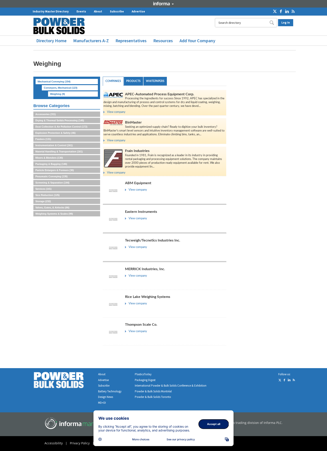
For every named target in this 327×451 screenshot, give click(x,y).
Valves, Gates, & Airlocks (52, 207)
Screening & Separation (52, 182)
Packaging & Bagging (51, 164)
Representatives (131, 40)
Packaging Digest (145, 380)
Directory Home (51, 40)
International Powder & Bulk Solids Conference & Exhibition (170, 385)
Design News (105, 397)
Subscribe (117, 11)
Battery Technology (109, 391)
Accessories (45, 114)
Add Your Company (197, 40)
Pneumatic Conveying (51, 176)
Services (43, 189)
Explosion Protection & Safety (55, 133)
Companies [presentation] (113, 81)
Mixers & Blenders (49, 157)
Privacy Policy (80, 443)
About (98, 11)
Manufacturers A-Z (91, 40)
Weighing (57, 94)
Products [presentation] (133, 81)
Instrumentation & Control (54, 145)
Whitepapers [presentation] (155, 81)
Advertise (138, 11)
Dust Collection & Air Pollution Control (61, 126)
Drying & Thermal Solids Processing (59, 120)
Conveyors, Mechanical (60, 87)
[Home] (60, 26)
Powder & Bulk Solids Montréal (153, 391)
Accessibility (53, 443)
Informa (163, 3)
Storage (43, 201)
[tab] (113, 81)
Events (81, 11)
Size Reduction (47, 195)
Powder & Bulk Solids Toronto (153, 397)
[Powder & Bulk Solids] (64, 380)
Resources (163, 40)
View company (116, 112)
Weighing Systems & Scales (54, 213)
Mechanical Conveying (54, 81)
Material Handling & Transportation (59, 151)
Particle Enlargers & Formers (54, 170)
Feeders (43, 139)
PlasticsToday (143, 374)
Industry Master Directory (51, 11)
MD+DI (102, 403)
